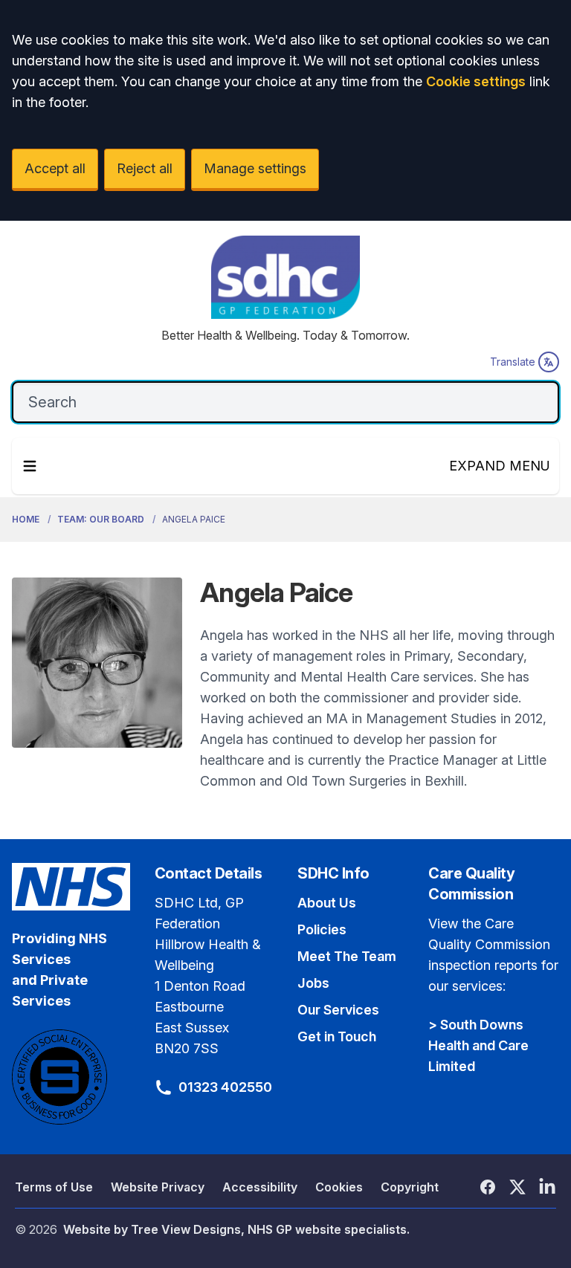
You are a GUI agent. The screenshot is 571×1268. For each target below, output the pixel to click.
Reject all (144, 168)
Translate (512, 361)
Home (25, 519)
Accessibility (259, 1187)
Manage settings (255, 168)
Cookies (339, 1187)
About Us (326, 902)
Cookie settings (476, 81)
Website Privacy (157, 1187)
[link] (285, 280)
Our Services (338, 1010)
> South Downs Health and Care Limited (478, 1045)
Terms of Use (54, 1187)
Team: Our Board (100, 519)
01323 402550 (225, 1087)
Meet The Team (346, 956)
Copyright (410, 1187)
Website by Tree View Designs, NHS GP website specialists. (236, 1229)
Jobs (313, 983)
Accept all (55, 168)
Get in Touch (336, 1036)
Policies (321, 929)
